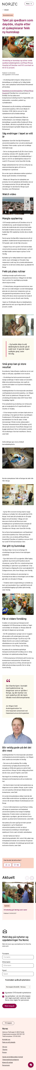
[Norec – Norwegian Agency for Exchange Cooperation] (9, 4)
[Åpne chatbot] (31, 1065)
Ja (9, 865)
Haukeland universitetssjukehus (12, 91)
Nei (18, 865)
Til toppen (8, 1023)
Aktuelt (6, 9)
